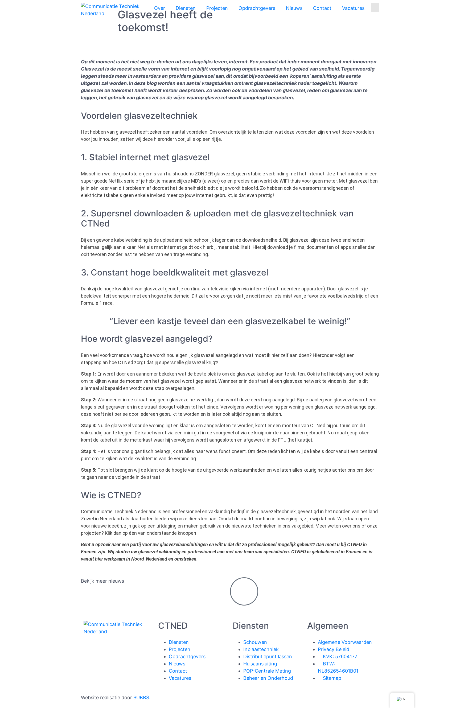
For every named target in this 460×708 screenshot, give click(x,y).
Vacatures (353, 8)
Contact (322, 8)
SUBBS (141, 697)
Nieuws (294, 8)
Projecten (217, 8)
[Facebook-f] (90, 652)
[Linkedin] (105, 652)
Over (159, 8)
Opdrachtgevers (257, 8)
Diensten (186, 8)
